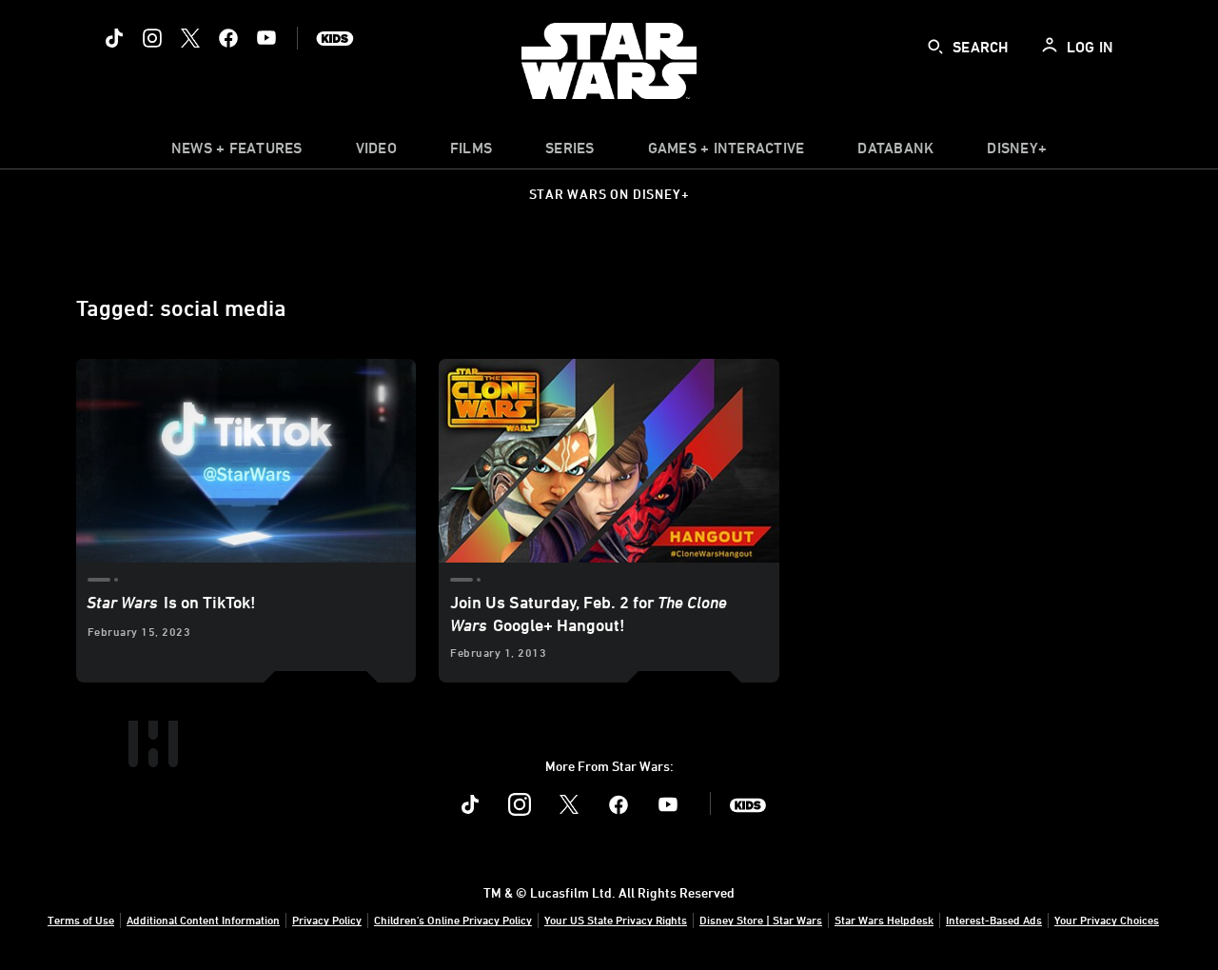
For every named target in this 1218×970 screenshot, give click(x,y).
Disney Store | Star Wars (760, 919)
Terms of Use (81, 919)
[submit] (935, 46)
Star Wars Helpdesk (884, 919)
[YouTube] (266, 38)
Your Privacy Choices (1106, 919)
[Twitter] (190, 38)
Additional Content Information (203, 919)
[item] (237, 152)
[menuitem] (376, 152)
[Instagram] (152, 38)
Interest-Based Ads (994, 919)
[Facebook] (228, 38)
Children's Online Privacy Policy (453, 919)
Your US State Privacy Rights (615, 919)
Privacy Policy (327, 919)
